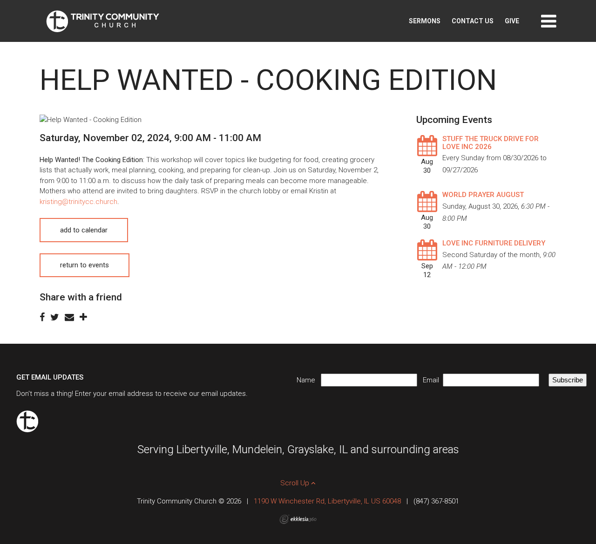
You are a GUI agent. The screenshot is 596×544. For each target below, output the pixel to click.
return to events (84, 265)
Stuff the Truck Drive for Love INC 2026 (490, 143)
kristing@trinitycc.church (78, 201)
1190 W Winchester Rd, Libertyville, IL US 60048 (327, 501)
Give (512, 21)
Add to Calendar (84, 230)
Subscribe (567, 380)
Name (309, 380)
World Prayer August (483, 194)
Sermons (424, 21)
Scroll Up (295, 483)
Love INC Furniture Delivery (493, 243)
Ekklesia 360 (298, 519)
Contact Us (473, 21)
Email (433, 380)
